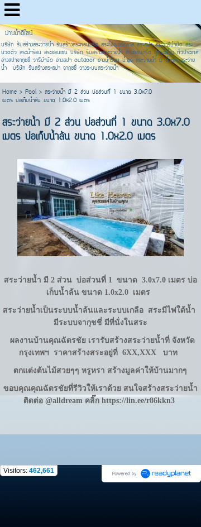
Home (9, 92)
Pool (30, 92)
